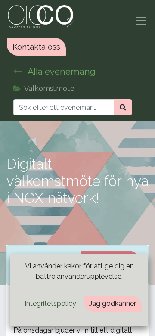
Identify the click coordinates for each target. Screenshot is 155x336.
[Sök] (123, 107)
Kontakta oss (36, 46)
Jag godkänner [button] (112, 303)
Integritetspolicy (50, 303)
